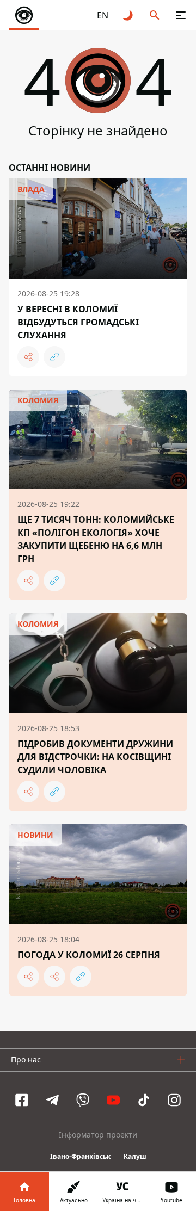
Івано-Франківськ (80, 1156)
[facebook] (21, 1100)
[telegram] (52, 1100)
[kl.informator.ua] (24, 15)
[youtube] (113, 1100)
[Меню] (180, 15)
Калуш (135, 1156)
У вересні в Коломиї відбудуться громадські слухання (78, 322)
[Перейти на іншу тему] (128, 15)
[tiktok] (143, 1100)
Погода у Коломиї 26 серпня (88, 955)
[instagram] (174, 1100)
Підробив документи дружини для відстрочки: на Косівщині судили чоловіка (95, 757)
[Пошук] (154, 15)
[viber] (82, 1100)
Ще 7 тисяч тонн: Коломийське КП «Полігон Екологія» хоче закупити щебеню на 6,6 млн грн (95, 539)
